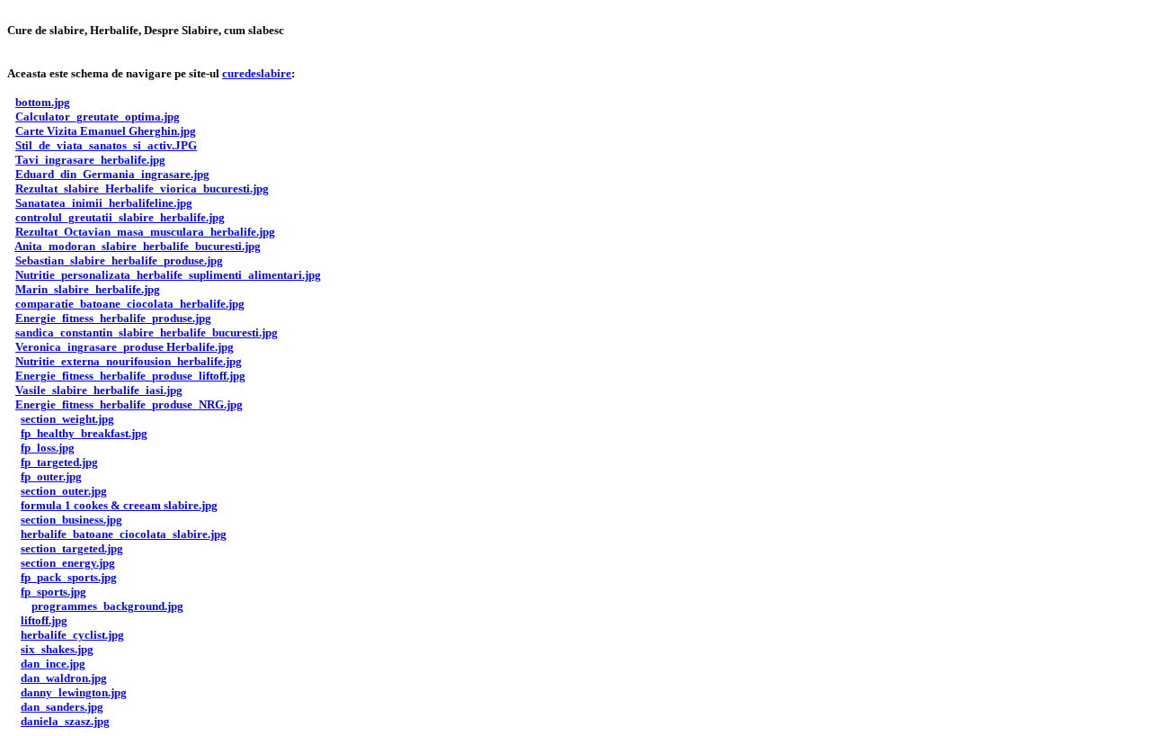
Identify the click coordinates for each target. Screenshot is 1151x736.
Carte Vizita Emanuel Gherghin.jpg (105, 131)
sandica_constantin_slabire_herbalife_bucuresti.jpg (146, 332)
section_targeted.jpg (72, 548)
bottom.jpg (42, 102)
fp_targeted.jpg (59, 462)
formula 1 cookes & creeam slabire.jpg (119, 505)
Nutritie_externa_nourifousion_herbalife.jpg (128, 361)
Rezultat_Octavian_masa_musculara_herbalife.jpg (145, 231)
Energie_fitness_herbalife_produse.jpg (113, 318)
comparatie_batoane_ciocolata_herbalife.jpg (130, 303)
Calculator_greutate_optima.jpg (97, 116)
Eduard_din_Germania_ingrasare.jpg (112, 174)
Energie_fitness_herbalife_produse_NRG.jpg (129, 404)
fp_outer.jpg (51, 476)
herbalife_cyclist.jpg (72, 635)
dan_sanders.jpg (62, 707)
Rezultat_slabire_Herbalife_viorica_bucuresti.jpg (142, 188)
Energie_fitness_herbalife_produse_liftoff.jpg (130, 375)
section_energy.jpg (68, 563)
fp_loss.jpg (48, 447)
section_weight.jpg (67, 419)
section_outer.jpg (64, 491)
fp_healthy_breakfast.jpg (84, 433)
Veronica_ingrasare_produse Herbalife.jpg (124, 347)
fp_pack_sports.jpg (69, 577)
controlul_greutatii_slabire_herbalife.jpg (120, 217)
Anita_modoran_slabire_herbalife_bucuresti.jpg (137, 246)
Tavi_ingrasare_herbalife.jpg (90, 159)
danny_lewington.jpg (74, 692)
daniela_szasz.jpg (65, 721)
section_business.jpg (71, 519)
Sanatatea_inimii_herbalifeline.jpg (103, 203)
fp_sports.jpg (53, 591)
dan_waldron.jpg (64, 678)
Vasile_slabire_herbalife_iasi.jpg (99, 390)
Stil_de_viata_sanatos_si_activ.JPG (106, 145)
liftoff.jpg (44, 620)
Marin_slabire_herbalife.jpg (87, 289)
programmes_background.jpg (107, 606)
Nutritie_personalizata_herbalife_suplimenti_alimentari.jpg (168, 275)
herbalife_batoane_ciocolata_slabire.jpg (124, 534)
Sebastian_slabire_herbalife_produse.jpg (119, 260)
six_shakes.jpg (57, 649)
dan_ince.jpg (53, 663)
